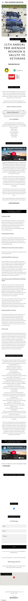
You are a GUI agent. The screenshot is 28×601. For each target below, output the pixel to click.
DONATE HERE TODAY (14, 203)
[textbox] (14, 526)
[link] (14, 2)
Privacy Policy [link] (22, 551)
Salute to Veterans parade (13, 111)
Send (14, 546)
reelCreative (6, 465)
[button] (3, 2)
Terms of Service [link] (13, 552)
